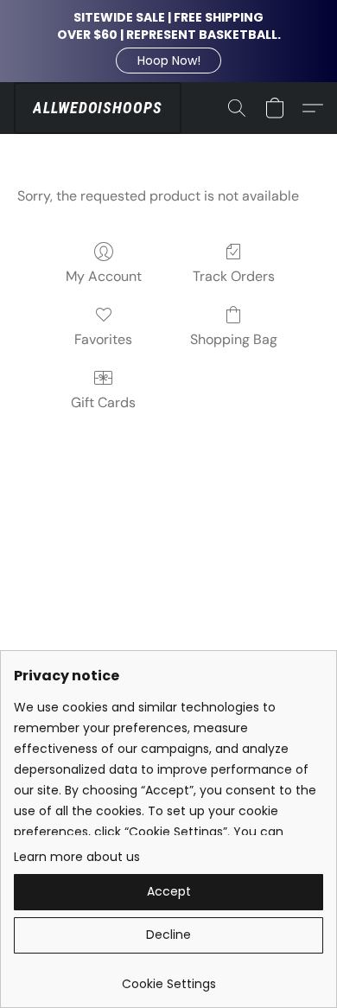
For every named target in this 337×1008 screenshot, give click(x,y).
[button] (168, 60)
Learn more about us (77, 856)
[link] (168, 977)
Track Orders (234, 276)
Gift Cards (103, 402)
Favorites (103, 339)
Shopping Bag (233, 339)
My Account (104, 276)
